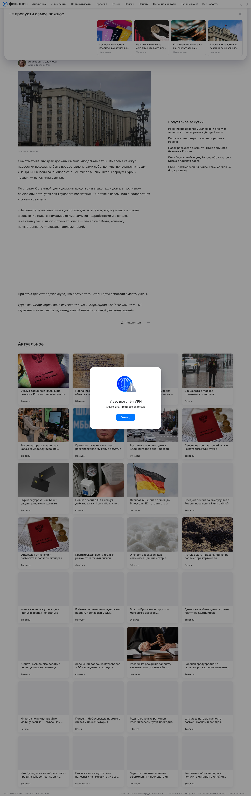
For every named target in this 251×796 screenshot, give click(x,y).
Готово (125, 417)
